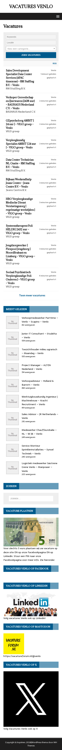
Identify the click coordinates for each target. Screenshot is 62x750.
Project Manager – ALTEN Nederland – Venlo (36, 367)
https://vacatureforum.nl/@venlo (22, 656)
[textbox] (31, 48)
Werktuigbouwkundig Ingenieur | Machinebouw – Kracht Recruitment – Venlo (40, 400)
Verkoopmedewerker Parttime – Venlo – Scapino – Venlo (40, 320)
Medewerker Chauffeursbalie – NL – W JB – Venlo (39, 432)
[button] (57, 16)
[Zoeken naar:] (31, 499)
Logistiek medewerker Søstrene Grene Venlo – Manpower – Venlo (39, 467)
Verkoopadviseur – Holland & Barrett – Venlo (38, 383)
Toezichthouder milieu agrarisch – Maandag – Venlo (39, 351)
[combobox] (31, 48)
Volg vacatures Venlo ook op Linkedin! (24, 618)
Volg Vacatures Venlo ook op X (20, 729)
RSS (54, 63)
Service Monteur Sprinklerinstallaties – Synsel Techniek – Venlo (38, 449)
